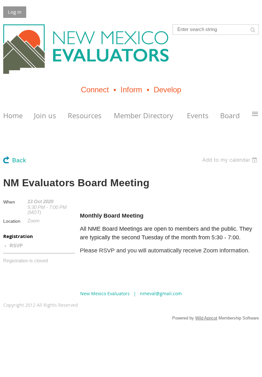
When (9, 201)
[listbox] (230, 160)
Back (19, 160)
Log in (14, 12)
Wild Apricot (206, 318)
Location (11, 221)
